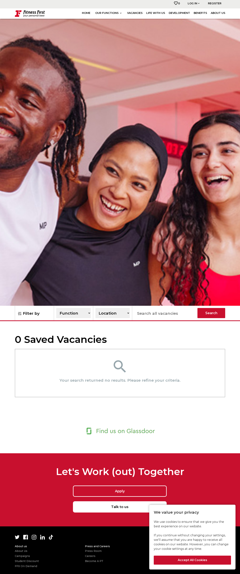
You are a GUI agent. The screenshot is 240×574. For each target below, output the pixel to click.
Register (214, 3)
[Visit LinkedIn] (42, 537)
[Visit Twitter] (17, 537)
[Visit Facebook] (25, 537)
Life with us (155, 13)
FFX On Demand (26, 566)
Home (86, 13)
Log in (192, 3)
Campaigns (22, 556)
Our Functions (107, 13)
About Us (21, 551)
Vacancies (134, 13)
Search (211, 313)
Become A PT (94, 561)
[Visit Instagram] (34, 537)
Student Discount (27, 561)
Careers (90, 556)
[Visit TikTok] (51, 537)
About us (218, 13)
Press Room (93, 551)
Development (179, 13)
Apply (120, 491)
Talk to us (119, 507)
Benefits (200, 13)
